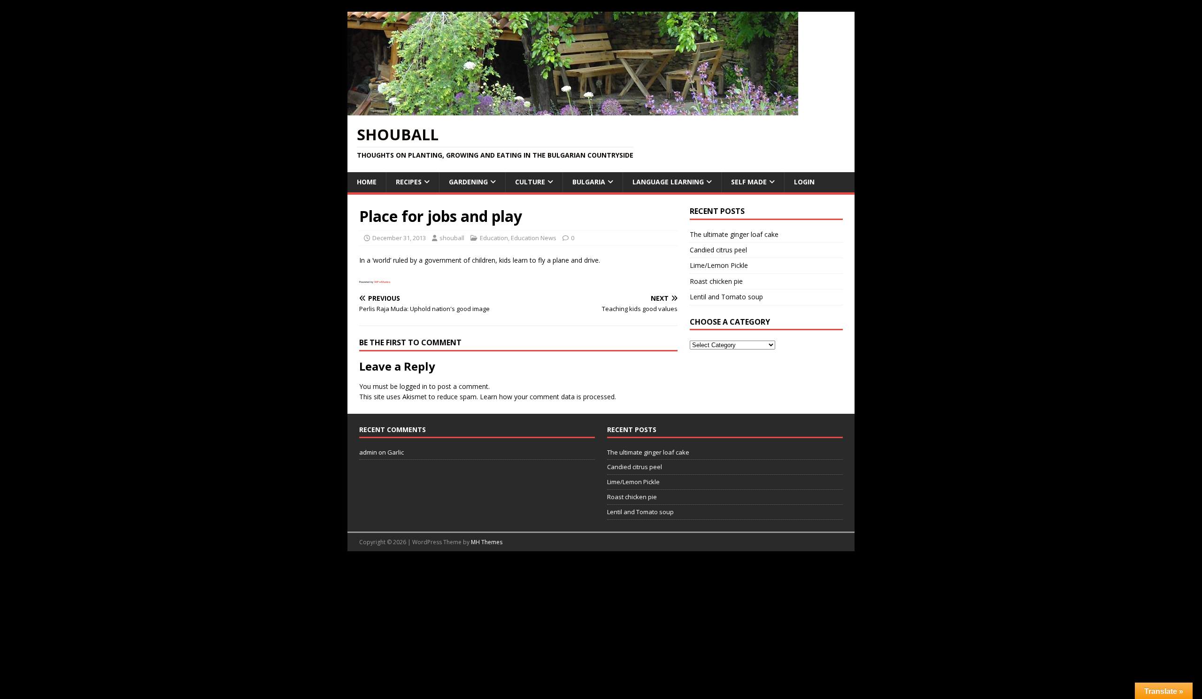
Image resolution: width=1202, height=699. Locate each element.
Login (804, 181)
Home (367, 181)
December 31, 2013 (399, 238)
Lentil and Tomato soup (726, 296)
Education (494, 238)
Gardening (468, 181)
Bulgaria (588, 181)
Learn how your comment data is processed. (548, 396)
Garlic (395, 452)
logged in (413, 386)
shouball (451, 238)
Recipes (409, 181)
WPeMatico (382, 282)
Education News (533, 238)
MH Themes (486, 542)
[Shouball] (572, 110)
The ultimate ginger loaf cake (734, 234)
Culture (530, 181)
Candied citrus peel (718, 249)
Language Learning (668, 181)
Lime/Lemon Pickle (719, 265)
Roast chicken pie (716, 281)
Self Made (749, 181)
